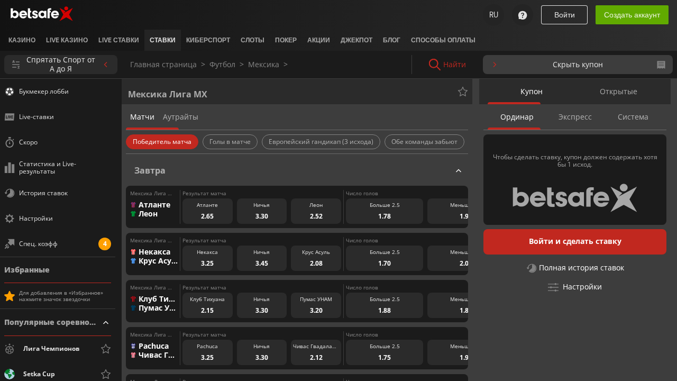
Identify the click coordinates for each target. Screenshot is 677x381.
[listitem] (22, 40)
